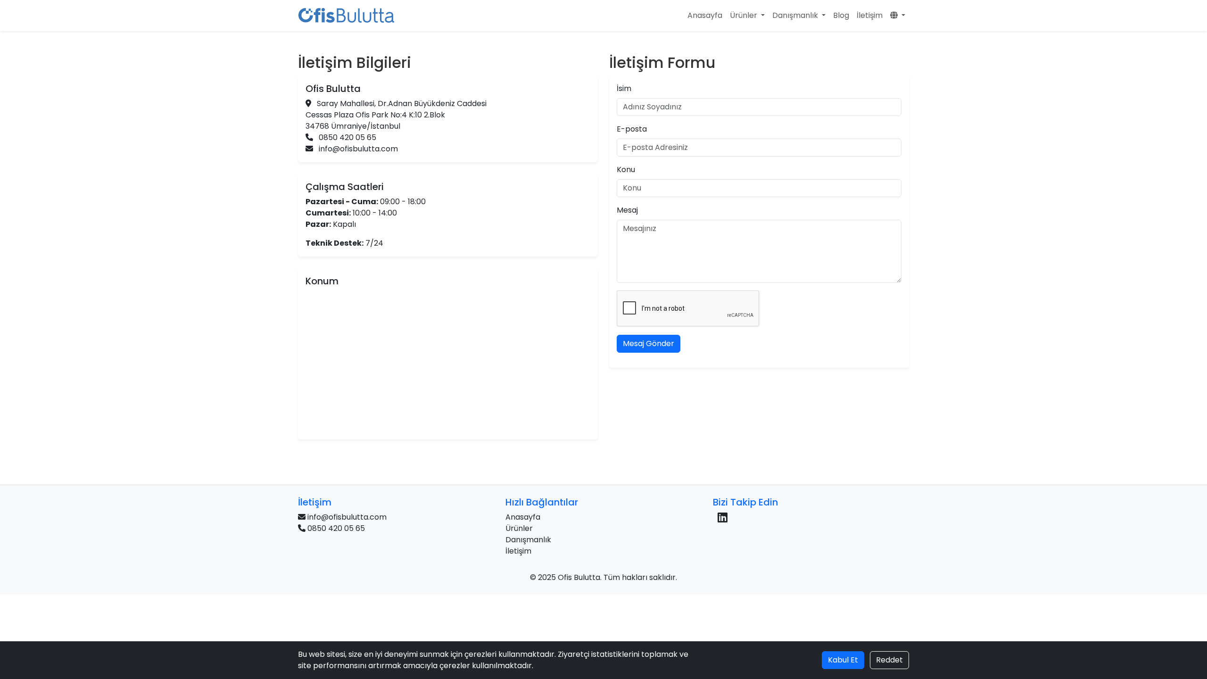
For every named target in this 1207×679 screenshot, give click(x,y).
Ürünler (519, 528)
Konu (626, 169)
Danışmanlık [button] (796, 15)
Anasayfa (704, 15)
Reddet (889, 659)
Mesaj (627, 210)
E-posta (632, 129)
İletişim (870, 15)
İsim (624, 88)
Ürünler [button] (744, 15)
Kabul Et (843, 659)
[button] (897, 15)
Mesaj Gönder (648, 343)
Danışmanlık (528, 539)
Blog (841, 15)
